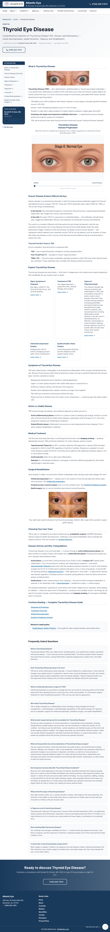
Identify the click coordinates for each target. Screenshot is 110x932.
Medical (35, 11)
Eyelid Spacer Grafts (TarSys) (44, 628)
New (99, 868)
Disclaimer (43, 918)
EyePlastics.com (63, 929)
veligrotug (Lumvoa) (56, 572)
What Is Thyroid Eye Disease (11, 69)
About (12, 11)
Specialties (48, 11)
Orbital (15, 19)
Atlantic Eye (7, 19)
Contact (93, 11)
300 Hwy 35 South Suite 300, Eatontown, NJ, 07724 (46, 6)
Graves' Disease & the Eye (13, 73)
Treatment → (8, 85)
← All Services (8, 127)
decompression (63, 583)
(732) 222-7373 (99, 4)
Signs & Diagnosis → (11, 81)
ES (93, 868)
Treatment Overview (39, 611)
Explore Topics (9, 77)
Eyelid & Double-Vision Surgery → (12, 101)
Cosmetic (24, 11)
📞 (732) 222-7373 (14, 50)
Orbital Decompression (56, 481)
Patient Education (65, 11)
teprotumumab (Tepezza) (41, 566)
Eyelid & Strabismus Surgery (95, 485)
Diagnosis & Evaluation (40, 607)
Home (5, 11)
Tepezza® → (8, 88)
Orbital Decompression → (13, 96)
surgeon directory (65, 539)
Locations (82, 11)
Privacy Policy (44, 921)
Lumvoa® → (8, 92)
